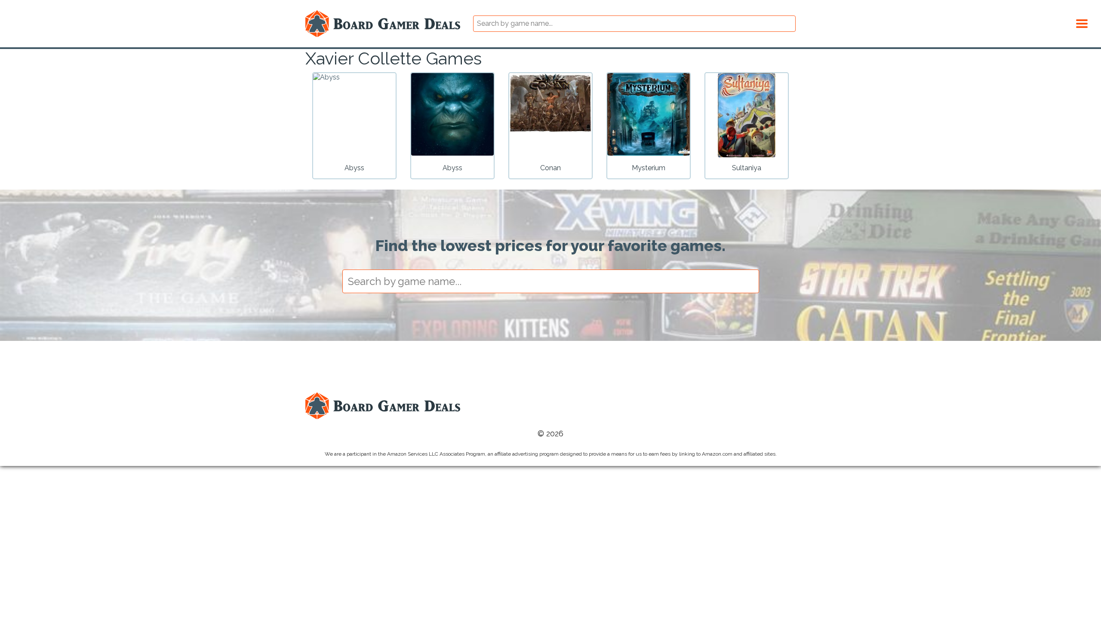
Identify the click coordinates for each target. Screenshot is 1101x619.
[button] (1082, 22)
